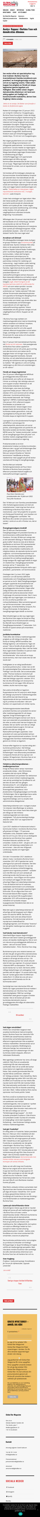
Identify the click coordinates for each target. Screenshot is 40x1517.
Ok (20, 1514)
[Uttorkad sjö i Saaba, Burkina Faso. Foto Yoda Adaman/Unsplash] (20, 58)
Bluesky (8, 1501)
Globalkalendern (23, 18)
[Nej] (38, 1510)
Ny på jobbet (22, 12)
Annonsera (21, 16)
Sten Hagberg (9, 39)
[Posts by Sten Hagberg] (4, 39)
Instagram (11, 1492)
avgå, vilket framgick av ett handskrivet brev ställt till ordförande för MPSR (18, 284)
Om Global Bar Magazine (9, 16)
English (32, 18)
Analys (5, 26)
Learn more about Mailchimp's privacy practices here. (19, 1390)
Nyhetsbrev (7, 12)
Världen (5, 10)
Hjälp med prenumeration (10, 18)
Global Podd (30, 10)
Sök (31, 6)
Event (14, 12)
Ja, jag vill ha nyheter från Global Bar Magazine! (17, 1343)
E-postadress (13, 1331)
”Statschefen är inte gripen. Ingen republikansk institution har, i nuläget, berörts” (18, 191)
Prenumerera (32, 2)
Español (5, 21)
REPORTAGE (20, 10)
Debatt (12, 10)
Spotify (10, 1496)
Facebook (11, 1487)
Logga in (32, 4)
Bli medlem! (20, 1015)
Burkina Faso (11, 26)
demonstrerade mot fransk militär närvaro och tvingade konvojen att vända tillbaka (19, 1159)
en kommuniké (27, 242)
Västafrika (19, 26)
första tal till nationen (14, 344)
